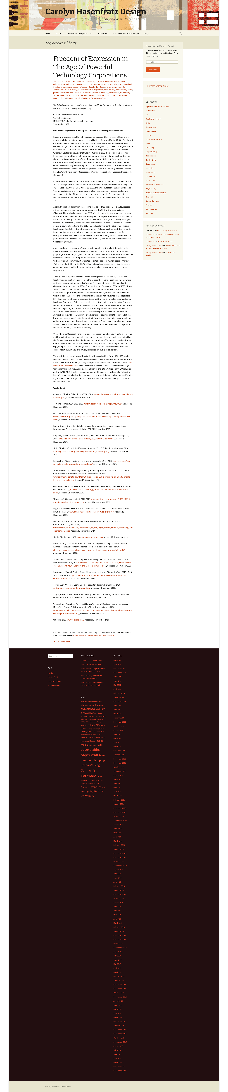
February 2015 (119, 1066)
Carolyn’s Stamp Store (157, 85)
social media (114, 92)
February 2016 (119, 1021)
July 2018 (117, 906)
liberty (74, 90)
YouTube (102, 98)
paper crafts (90, 754)
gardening (96, 729)
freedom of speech (80, 87)
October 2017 (118, 943)
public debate (75, 92)
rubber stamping (94, 760)
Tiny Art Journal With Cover (91, 660)
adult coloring (92, 716)
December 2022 (119, 722)
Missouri (92, 741)
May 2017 (117, 964)
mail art (101, 731)
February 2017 (119, 976)
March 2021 (117, 796)
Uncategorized (151, 209)
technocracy (125, 92)
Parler (130, 90)
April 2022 (117, 742)
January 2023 (118, 718)
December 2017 (119, 935)
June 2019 (117, 878)
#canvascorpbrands (88, 702)
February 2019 (119, 886)
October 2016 (118, 993)
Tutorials (149, 205)
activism (121, 81)
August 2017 (118, 952)
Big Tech (66, 84)
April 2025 (117, 664)
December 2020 (119, 808)
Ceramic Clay (151, 127)
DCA (106, 84)
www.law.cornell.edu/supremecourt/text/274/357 (92, 511)
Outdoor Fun (151, 176)
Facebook (128, 84)
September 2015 (120, 1042)
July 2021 (117, 779)
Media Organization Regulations (90, 90)
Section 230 (86, 92)
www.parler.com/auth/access (90, 537)
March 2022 (117, 746)
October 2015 (118, 1038)
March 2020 (117, 841)
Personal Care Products (155, 184)
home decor (92, 731)
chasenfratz (150, 234)
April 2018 (117, 919)
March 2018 (117, 923)
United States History (68, 95)
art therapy (84, 719)
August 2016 (118, 1001)
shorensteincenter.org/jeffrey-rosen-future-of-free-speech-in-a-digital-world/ (89, 550)
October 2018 (118, 898)
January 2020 (118, 849)
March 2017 (117, 972)
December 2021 (119, 759)
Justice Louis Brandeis (62, 90)
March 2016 (117, 1017)
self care (99, 776)
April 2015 (117, 1058)
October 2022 (118, 726)
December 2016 (119, 984)
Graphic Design (152, 151)
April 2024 (117, 689)
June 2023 (117, 709)
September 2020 (120, 820)
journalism (122, 87)
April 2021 (117, 791)
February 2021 (119, 800)
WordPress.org (54, 685)
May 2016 (117, 1009)
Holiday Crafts (151, 160)
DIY (97, 725)
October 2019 (118, 861)
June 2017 (117, 960)
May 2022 (117, 738)
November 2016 (119, 988)
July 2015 (117, 1050)
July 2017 (117, 956)
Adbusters (57, 84)
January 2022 (118, 755)
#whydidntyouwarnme (108, 81)
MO (101, 745)
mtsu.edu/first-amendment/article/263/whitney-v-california (85, 438)
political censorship (61, 92)
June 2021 (117, 783)
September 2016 (120, 997)
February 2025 (119, 668)
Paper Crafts (150, 180)
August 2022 (118, 730)
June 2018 (117, 910)
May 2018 (117, 915)
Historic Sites (151, 156)
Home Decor (150, 164)
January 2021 (118, 804)
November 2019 (119, 857)
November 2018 (119, 894)
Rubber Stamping (152, 201)
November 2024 (119, 672)
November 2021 (119, 763)
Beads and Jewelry (153, 119)
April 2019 (117, 882)
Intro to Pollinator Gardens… (92, 664)
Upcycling (149, 213)
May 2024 (117, 685)
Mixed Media (150, 172)
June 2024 (117, 681)
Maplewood (85, 735)
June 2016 (117, 1005)
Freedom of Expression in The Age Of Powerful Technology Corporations (90, 67)
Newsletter (103, 33)
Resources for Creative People (126, 33)
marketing (92, 735)
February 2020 (119, 845)
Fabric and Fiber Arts (154, 139)
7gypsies (87, 712)
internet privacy (111, 87)
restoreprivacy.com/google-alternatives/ (72, 588)
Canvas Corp (92, 719)
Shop (146, 33)
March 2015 (117, 1062)
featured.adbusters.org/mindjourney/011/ (103, 403)
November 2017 (119, 939)
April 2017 (117, 968)
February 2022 (119, 750)
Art (147, 115)
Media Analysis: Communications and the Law (93, 635)
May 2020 (117, 833)
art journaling (101, 716)
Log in (50, 673)
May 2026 (117, 660)
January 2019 (118, 890)
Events (148, 135)
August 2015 (118, 1046)
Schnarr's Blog (90, 765)
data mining (98, 84)
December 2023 (119, 701)
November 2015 (119, 1034)
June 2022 (117, 734)
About (58, 33)
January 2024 (118, 697)
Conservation (151, 131)
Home (47, 33)
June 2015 (117, 1054)
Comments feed (54, 681)
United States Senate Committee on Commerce (96, 95)
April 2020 (117, 837)
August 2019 (118, 869)
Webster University (73, 98)
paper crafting (91, 749)
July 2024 (117, 677)
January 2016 (118, 1025)
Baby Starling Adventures (167, 230)
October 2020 (118, 816)
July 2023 (117, 705)
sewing (83, 780)
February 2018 (119, 927)
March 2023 (117, 714)
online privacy (121, 90)
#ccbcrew (98, 702)
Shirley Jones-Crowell (154, 245)
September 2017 (120, 947)
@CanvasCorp (96, 713)
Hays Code (100, 87)
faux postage (88, 729)
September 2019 (120, 865)
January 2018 (118, 931)
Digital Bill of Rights (116, 84)
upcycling (88, 791)
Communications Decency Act (81, 84)
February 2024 (119, 693)
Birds (148, 123)
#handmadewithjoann (92, 704)
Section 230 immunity (100, 92)
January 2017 (118, 980)
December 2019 (119, 853)
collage (91, 725)
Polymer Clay (151, 188)
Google (92, 87)
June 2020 (117, 828)
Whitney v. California (90, 98)
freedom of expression (62, 87)
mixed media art (94, 745)
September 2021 (120, 771)
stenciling (96, 786)
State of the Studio (165, 241)
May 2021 (117, 787)
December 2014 (119, 1070)
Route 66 (149, 197)
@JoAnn (84, 716)
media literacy (99, 737)
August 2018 (118, 902)
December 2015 (119, 1029)
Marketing (150, 168)
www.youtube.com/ (75, 619)
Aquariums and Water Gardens (158, 106)
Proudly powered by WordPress (58, 1086)
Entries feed (53, 677)
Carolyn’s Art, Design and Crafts (79, 33)
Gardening (150, 147)
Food (148, 143)
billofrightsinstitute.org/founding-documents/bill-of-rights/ (81, 451)
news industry (109, 90)
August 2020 (118, 824)
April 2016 (117, 1013)
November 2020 (119, 812)
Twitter (56, 95)
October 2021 (118, 767)
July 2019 (117, 874)
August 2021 (118, 775)
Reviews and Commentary (84, 81)
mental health (85, 741)
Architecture (151, 110)
